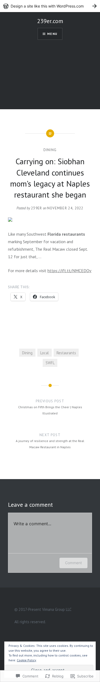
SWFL (50, 362)
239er (36, 208)
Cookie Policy (26, 660)
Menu (52, 34)
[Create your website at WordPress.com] (50, 6)
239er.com (50, 21)
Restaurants (66, 352)
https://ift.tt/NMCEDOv (69, 270)
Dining (50, 150)
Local (44, 352)
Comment (73, 562)
